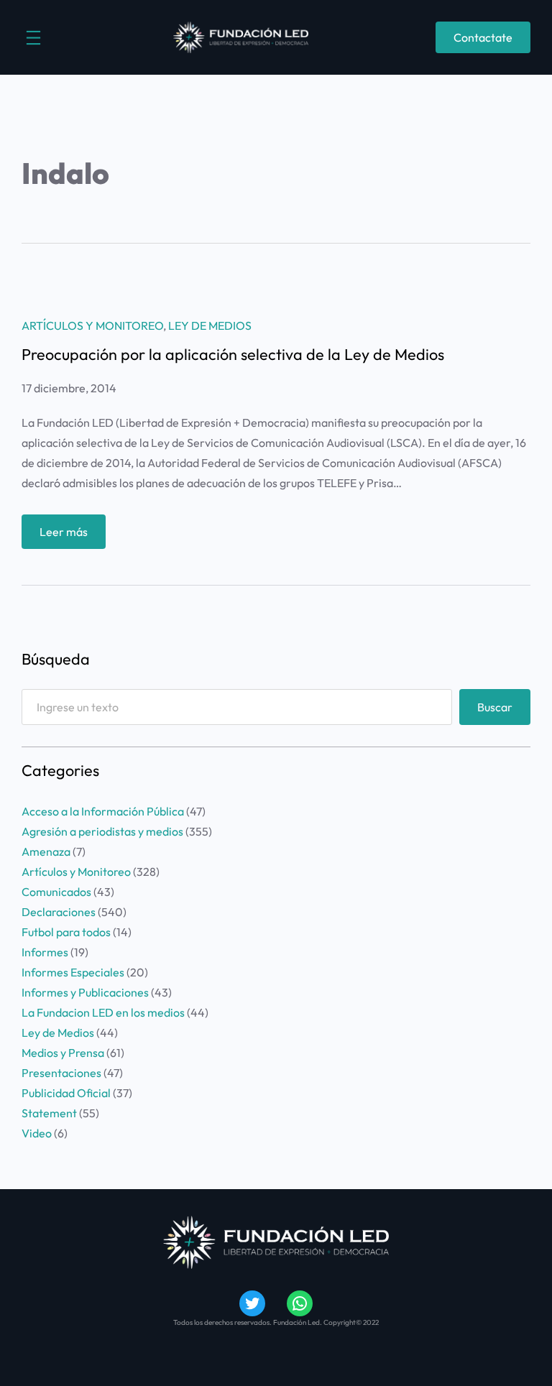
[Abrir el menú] (33, 38)
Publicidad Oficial (66, 1093)
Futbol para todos (66, 932)
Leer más (73, 536)
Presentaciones (61, 1073)
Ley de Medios (210, 325)
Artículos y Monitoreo (92, 325)
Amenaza (46, 851)
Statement (49, 1113)
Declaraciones (59, 912)
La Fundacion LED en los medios (103, 1012)
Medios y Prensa (63, 1052)
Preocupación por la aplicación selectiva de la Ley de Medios (233, 355)
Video (37, 1133)
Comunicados (56, 891)
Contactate (483, 37)
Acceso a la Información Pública (103, 811)
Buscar (494, 707)
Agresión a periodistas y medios (102, 831)
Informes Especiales (73, 972)
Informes (45, 952)
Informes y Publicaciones (85, 992)
